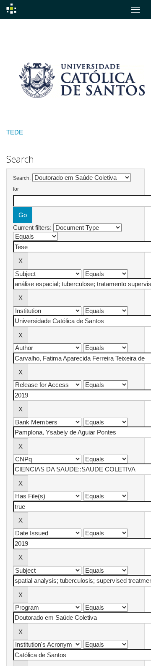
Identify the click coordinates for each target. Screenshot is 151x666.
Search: (22, 178)
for (16, 189)
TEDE (14, 132)
